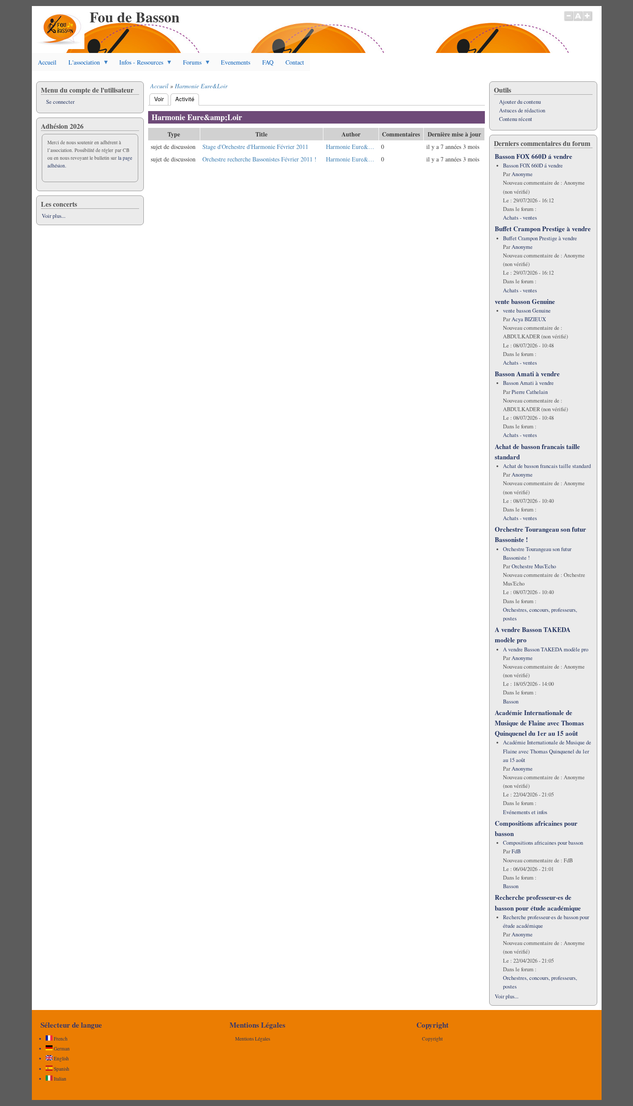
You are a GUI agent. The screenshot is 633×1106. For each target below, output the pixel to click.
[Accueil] (60, 47)
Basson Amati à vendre (527, 373)
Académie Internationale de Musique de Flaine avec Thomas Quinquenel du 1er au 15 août (539, 723)
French (60, 1038)
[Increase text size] (588, 20)
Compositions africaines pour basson (543, 842)
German (61, 1048)
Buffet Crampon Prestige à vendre (543, 228)
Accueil (47, 62)
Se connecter (60, 101)
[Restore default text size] (578, 20)
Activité (187, 99)
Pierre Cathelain (530, 392)
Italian (59, 1078)
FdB (516, 851)
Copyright (432, 1038)
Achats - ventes (520, 217)
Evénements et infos (525, 812)
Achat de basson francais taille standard (547, 466)
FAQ (267, 62)
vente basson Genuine (525, 301)
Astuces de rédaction (522, 110)
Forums (189, 64)
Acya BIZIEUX (529, 319)
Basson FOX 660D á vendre (533, 156)
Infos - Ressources (138, 64)
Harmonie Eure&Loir (201, 86)
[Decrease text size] (568, 20)
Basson (510, 701)
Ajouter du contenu (520, 101)
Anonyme (522, 174)
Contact (294, 62)
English (61, 1058)
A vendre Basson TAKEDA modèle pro (545, 649)
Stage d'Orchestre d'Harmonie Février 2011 (255, 147)
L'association (81, 64)
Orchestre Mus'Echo (534, 566)
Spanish (61, 1069)
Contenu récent (515, 119)
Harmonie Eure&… (350, 147)
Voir (159, 99)
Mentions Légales (252, 1038)
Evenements (235, 62)
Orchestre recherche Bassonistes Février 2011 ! (259, 159)
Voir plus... (53, 216)
